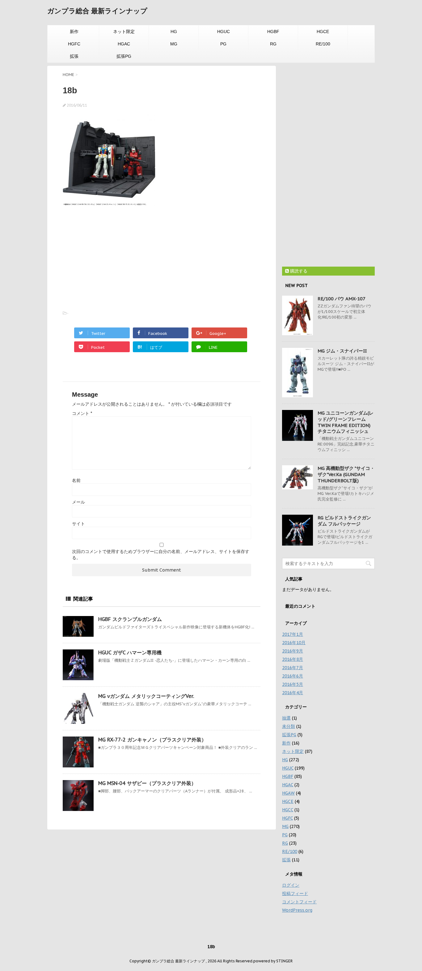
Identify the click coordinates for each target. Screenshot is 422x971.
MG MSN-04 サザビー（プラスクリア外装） (147, 783)
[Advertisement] (115, 256)
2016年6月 (292, 676)
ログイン (290, 885)
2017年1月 (292, 634)
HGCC (287, 810)
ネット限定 (124, 31)
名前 (76, 480)
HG (174, 31)
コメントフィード (299, 902)
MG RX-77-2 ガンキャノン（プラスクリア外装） (152, 740)
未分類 (288, 726)
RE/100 (323, 43)
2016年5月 (292, 684)
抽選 (286, 718)
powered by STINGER (273, 961)
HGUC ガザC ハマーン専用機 (130, 652)
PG (223, 43)
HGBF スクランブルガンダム (130, 619)
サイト (78, 523)
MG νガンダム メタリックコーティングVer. (146, 696)
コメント (82, 413)
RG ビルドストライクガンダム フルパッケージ (344, 521)
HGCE (323, 31)
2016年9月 (292, 651)
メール (78, 502)
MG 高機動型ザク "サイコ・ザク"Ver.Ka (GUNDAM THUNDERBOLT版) (346, 474)
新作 (74, 31)
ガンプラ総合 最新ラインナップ (97, 10)
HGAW (288, 793)
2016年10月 (294, 642)
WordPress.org (297, 910)
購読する (298, 271)
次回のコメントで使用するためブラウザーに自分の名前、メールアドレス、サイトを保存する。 (160, 554)
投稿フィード (295, 893)
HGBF (273, 31)
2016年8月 (292, 659)
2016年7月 (292, 667)
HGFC (74, 43)
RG (273, 43)
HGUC (223, 31)
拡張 (74, 56)
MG (173, 43)
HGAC (124, 43)
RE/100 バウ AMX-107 (341, 299)
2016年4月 (292, 692)
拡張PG (123, 56)
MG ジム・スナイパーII (342, 351)
